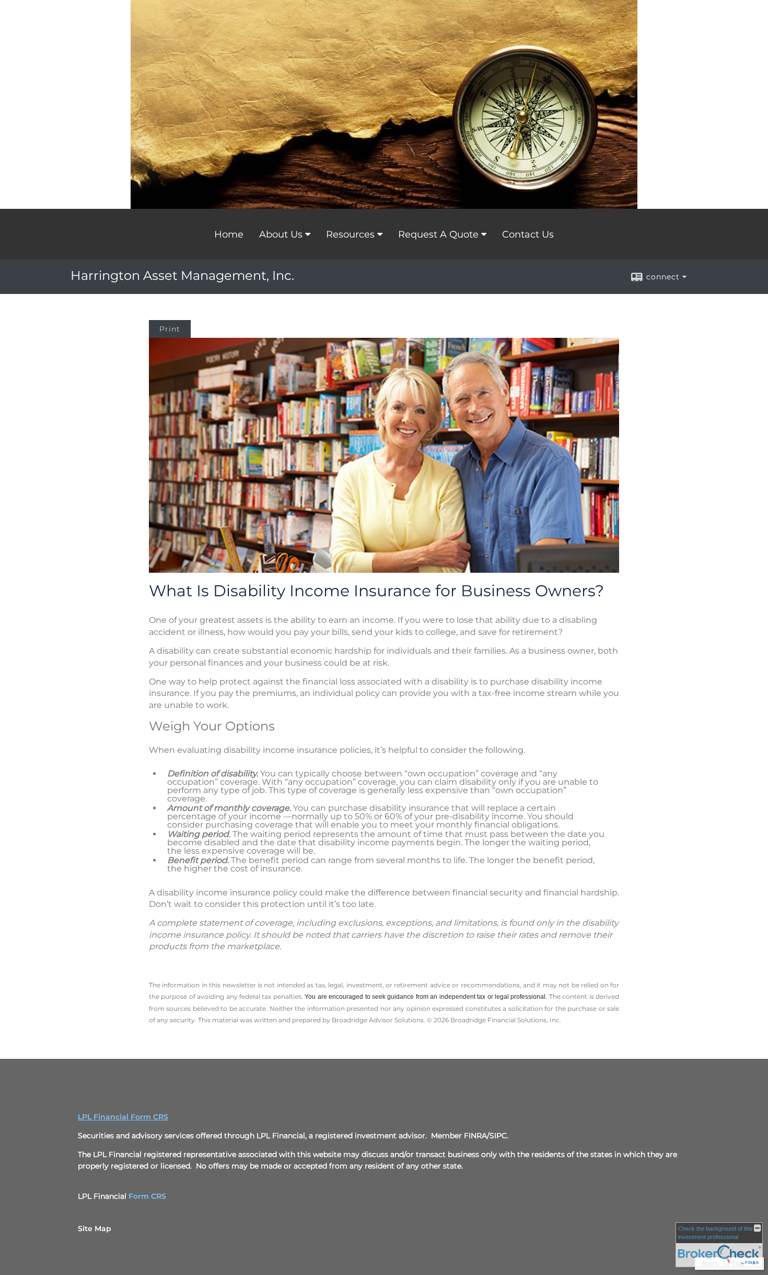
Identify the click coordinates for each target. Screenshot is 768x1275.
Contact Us (528, 234)
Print (169, 329)
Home (228, 234)
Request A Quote (438, 234)
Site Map (94, 1228)
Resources (350, 234)
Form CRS (147, 1196)
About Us (280, 234)
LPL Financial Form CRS (123, 1116)
